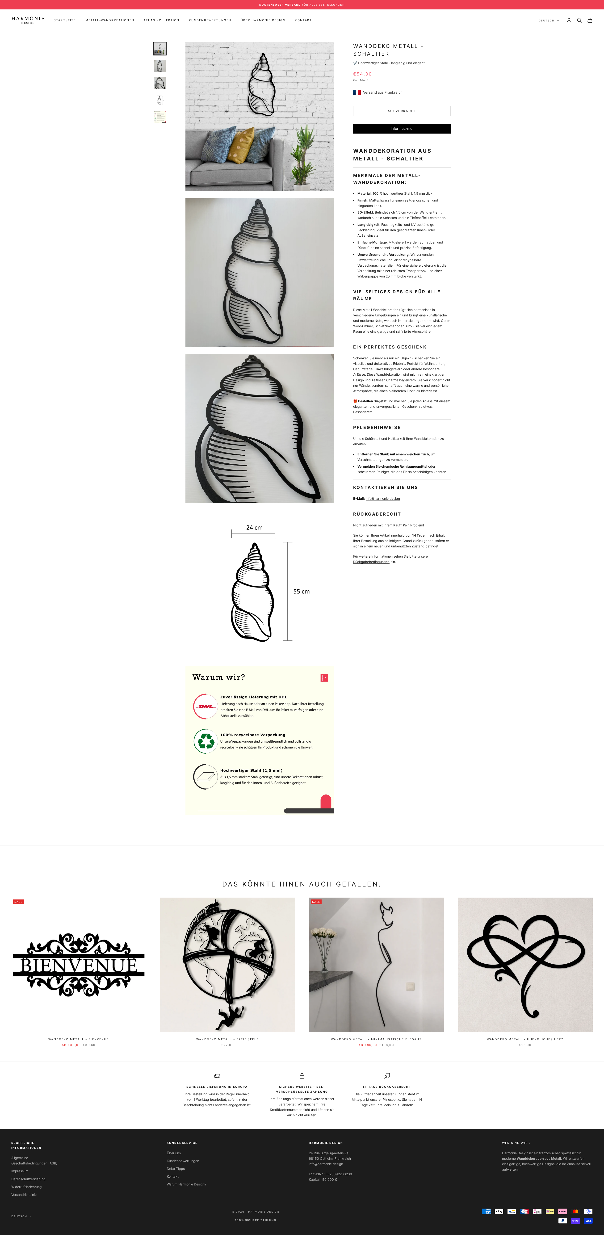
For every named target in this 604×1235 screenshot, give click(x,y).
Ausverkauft (402, 111)
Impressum (19, 1171)
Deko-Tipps (176, 1169)
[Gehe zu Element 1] (160, 48)
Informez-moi (402, 128)
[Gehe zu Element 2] (160, 65)
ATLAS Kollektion (162, 20)
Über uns (174, 1153)
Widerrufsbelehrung (26, 1187)
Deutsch (546, 20)
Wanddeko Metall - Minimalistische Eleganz (376, 1039)
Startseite (65, 20)
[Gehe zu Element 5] (160, 116)
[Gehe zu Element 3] (160, 82)
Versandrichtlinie (24, 1195)
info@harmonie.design (383, 498)
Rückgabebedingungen (371, 562)
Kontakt (303, 20)
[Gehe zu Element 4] (160, 99)
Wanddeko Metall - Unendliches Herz (525, 1039)
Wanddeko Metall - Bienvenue (78, 1039)
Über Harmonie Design (263, 20)
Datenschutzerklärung (28, 1179)
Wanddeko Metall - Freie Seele (227, 1039)
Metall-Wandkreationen (109, 20)
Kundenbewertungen (210, 20)
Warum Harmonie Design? (186, 1184)
